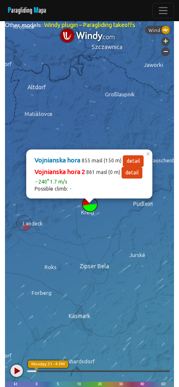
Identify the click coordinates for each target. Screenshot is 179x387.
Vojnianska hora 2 (60, 171)
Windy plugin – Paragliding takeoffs (89, 25)
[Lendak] (24, 223)
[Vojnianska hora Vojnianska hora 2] (90, 204)
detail (133, 161)
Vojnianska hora (57, 160)
